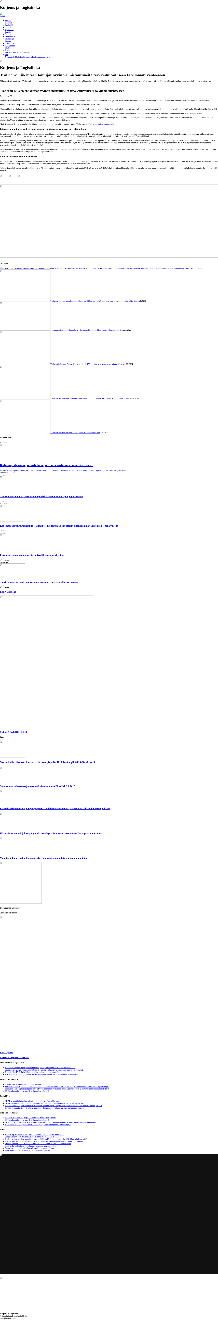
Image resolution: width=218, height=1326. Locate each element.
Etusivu (8, 20)
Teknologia (9, 39)
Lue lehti (8, 52)
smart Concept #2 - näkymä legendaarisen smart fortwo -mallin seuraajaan (39, 582)
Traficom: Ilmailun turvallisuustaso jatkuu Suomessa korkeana (75, 432)
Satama (8, 34)
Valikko (3, 16)
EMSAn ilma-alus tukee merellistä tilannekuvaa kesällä (27, 1091)
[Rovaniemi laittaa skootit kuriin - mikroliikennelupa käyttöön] (12, 550)
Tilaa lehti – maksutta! (21, 52)
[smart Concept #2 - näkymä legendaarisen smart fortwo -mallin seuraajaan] (12, 577)
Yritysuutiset (10, 43)
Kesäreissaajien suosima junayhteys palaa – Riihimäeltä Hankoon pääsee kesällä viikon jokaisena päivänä (55, 808)
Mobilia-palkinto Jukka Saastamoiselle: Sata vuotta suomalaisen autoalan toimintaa (43, 858)
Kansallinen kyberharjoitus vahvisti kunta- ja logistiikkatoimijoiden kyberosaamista (38, 1124)
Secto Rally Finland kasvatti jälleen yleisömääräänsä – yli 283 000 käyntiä (34, 1134)
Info (6, 55)
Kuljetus (8, 23)
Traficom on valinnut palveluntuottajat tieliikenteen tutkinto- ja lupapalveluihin (41, 496)
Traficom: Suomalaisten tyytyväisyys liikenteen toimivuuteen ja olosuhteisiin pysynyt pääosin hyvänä (90, 398)
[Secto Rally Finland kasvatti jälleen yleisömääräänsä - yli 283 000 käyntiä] (12, 757)
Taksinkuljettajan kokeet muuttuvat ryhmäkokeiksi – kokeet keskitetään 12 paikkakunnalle (86, 330)
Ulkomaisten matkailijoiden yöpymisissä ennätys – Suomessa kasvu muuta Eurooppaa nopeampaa (51, 833)
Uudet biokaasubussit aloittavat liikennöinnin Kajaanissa (171, 268)
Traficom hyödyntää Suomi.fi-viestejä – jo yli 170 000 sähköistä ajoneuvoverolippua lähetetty (87, 364)
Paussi (7, 48)
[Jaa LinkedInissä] (13, 179)
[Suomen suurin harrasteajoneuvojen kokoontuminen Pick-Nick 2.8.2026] (12, 781)
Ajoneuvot (9, 30)
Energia (8, 41)
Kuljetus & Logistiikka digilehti (13, 732)
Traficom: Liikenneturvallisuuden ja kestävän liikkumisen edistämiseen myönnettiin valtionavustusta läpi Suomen (95, 301)
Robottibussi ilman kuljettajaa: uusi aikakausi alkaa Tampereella (30, 1118)
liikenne (8, 27)
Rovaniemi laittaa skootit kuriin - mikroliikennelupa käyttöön (32, 555)
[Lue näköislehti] (46, 727)
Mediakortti (19, 57)
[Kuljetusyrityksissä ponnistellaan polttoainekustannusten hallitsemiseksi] (12, 460)
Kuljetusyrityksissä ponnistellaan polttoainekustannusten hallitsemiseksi (46, 465)
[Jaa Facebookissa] (4, 179)
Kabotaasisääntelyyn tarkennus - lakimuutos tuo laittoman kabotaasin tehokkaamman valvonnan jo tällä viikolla (59, 525)
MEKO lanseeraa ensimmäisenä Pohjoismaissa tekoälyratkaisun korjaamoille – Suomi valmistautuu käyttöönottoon (50, 1122)
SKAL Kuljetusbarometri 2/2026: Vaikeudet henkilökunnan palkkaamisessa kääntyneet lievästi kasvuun (46, 1103)
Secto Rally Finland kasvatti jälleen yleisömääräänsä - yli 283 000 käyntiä (47, 762)
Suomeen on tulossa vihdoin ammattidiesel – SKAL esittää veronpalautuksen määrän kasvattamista (44, 1070)
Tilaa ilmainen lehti (42, 57)
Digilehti (8, 50)
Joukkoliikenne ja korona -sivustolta (100, 124)
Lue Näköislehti (8, 591)
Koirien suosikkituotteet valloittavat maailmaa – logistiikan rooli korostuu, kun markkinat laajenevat (44, 1108)
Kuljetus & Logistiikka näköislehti (14, 1058)
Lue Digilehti (6, 1052)
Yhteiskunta (10, 45)
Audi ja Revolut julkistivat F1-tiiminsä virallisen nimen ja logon (30, 1146)
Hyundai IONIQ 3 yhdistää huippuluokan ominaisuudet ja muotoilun (32, 1072)
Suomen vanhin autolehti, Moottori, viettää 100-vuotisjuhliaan (29, 1148)
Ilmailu (8, 32)
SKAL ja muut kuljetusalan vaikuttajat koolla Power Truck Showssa (32, 1101)
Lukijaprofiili (29, 57)
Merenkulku (10, 36)
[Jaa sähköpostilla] (22, 179)
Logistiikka (9, 25)
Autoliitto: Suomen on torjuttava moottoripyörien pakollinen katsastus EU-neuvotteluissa (40, 1068)
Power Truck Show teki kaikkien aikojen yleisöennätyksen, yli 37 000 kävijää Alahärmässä (41, 1074)
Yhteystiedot (10, 57)
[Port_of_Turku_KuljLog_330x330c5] (21, 903)
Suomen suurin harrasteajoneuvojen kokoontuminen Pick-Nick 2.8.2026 (37, 786)
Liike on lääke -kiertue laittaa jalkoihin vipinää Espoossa (27, 1150)
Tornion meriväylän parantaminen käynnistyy (23, 1084)
